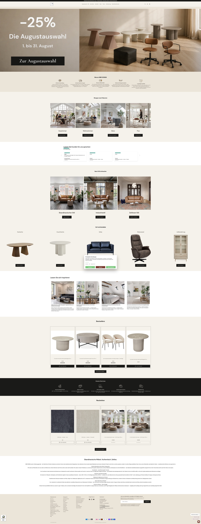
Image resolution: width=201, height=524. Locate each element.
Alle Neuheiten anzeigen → (100, 449)
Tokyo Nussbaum (79, 506)
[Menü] (5, 515)
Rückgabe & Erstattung (54, 505)
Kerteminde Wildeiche (79, 500)
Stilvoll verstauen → (181, 265)
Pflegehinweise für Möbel (54, 510)
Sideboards (65, 507)
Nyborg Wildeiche (79, 502)
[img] (101, 148)
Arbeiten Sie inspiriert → (113, 135)
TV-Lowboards (65, 510)
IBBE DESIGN (54, 522)
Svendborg (78, 505)
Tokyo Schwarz (78, 507)
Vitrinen (64, 511)
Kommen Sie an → (138, 135)
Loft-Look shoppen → (100, 217)
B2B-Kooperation (53, 513)
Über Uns (51, 498)
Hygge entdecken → (66, 217)
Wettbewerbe (52, 508)
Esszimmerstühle (66, 498)
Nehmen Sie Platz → (62, 135)
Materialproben (52, 501)
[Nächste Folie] (72, 342)
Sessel (64, 501)
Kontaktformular (102, 507)
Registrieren (147, 501)
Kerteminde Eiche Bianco (80, 498)
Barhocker (65, 500)
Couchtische (65, 502)
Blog (51, 516)
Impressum (52, 500)
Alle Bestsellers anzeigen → (100, 371)
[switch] (3, 520)
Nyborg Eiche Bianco (79, 501)
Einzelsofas (65, 505)
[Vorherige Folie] (52, 342)
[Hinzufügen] (73, 352)
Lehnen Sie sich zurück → (140, 265)
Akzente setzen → (60, 265)
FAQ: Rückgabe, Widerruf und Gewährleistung (55, 507)
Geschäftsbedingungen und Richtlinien (100, 522)
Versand (51, 502)
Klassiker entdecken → (134, 217)
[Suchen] (145, 4)
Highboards (65, 509)
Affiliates (51, 515)
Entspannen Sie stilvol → (88, 135)
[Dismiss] (199, 514)
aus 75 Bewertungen (66, 149)
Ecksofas (64, 506)
